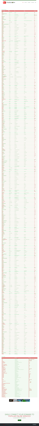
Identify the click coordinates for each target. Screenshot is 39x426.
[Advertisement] (19, 6)
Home (23, 2)
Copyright (4, 424)
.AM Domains (32, 2)
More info (19, 420)
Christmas (25, 2)
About (35, 2)
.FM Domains (29, 2)
